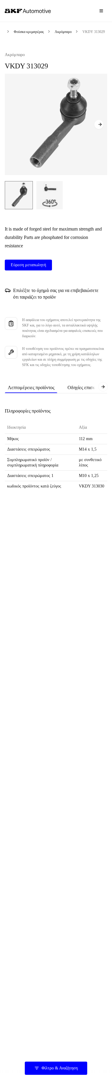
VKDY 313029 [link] (93, 32)
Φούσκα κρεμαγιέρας (29, 32)
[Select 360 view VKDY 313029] (49, 195)
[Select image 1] (19, 195)
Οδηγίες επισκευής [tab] (85, 387)
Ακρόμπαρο (63, 32)
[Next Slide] (99, 124)
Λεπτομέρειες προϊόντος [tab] (31, 387)
